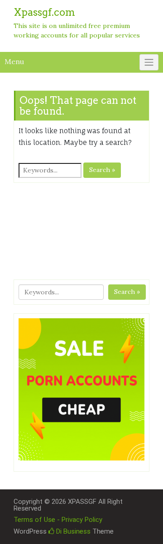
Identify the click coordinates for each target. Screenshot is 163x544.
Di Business (72, 531)
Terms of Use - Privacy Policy (58, 520)
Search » (102, 170)
